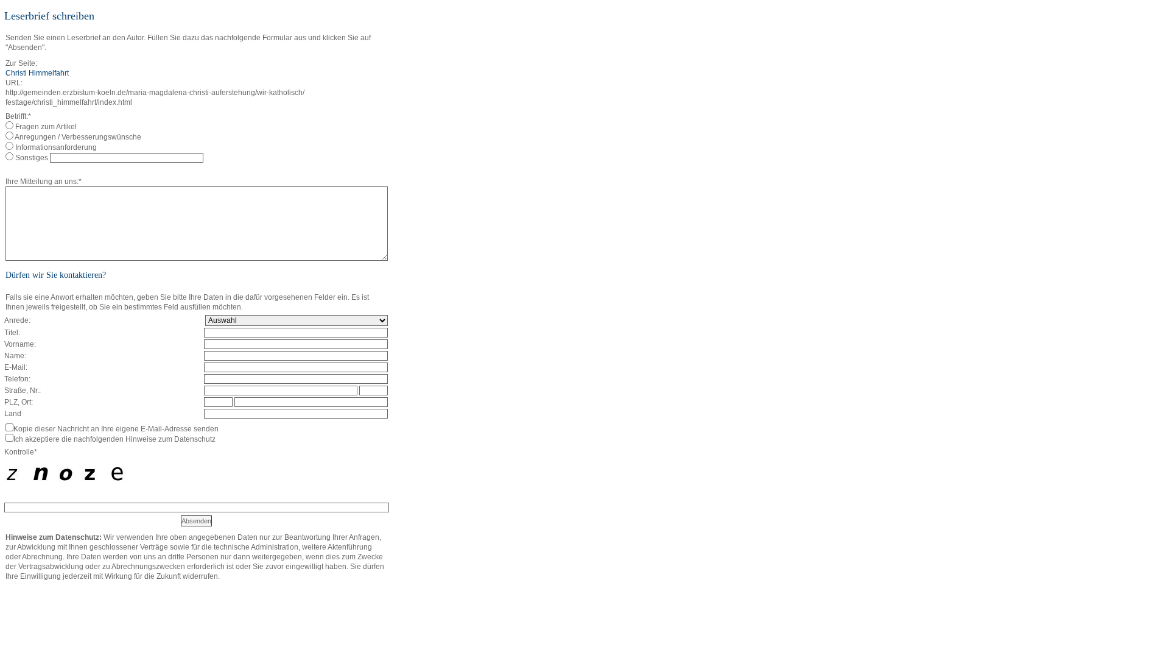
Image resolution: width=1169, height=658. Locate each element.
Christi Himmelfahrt (37, 73)
